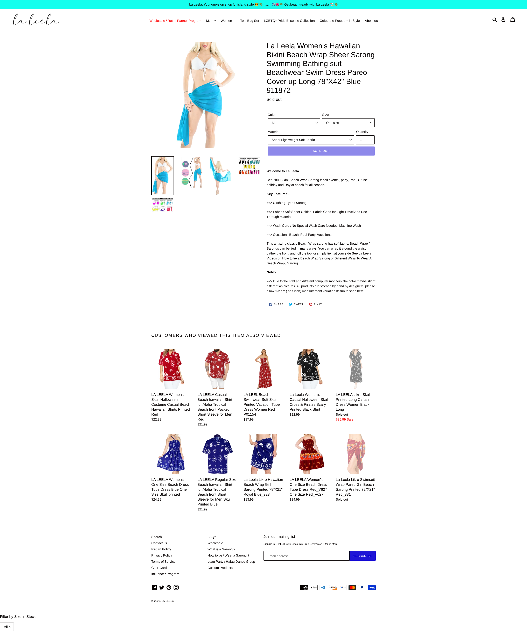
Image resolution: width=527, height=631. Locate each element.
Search (156, 537)
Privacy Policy (161, 555)
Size (325, 114)
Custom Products (220, 567)
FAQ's (212, 537)
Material (273, 132)
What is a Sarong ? (221, 549)
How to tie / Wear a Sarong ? (228, 555)
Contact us (159, 543)
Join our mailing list (279, 537)
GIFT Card (159, 567)
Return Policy (161, 549)
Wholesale (215, 543)
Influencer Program (165, 574)
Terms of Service (163, 561)
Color (272, 114)
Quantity (362, 132)
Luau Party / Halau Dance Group (231, 561)
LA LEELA (168, 600)
